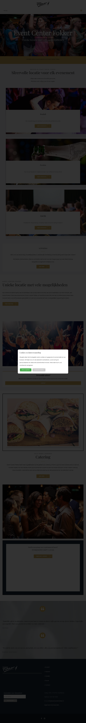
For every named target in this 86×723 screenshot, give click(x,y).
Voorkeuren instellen (39, 369)
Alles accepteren (26, 369)
